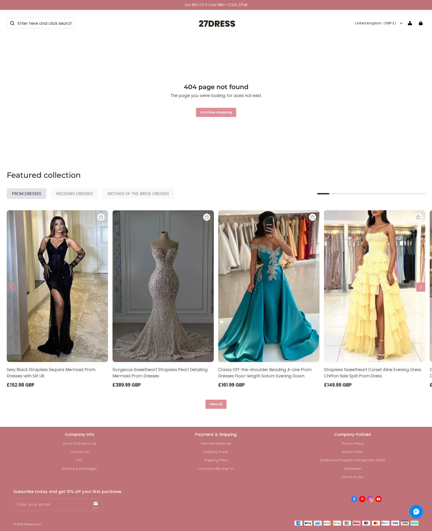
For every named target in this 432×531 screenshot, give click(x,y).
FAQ (79, 460)
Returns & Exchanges (79, 468)
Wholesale (352, 468)
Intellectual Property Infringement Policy (352, 460)
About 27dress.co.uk (79, 443)
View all (216, 404)
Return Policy (352, 451)
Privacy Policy (352, 443)
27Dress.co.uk (32, 524)
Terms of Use (352, 477)
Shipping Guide (215, 451)
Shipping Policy (216, 460)
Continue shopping (216, 112)
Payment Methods (216, 443)
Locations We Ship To (215, 468)
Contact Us (79, 451)
